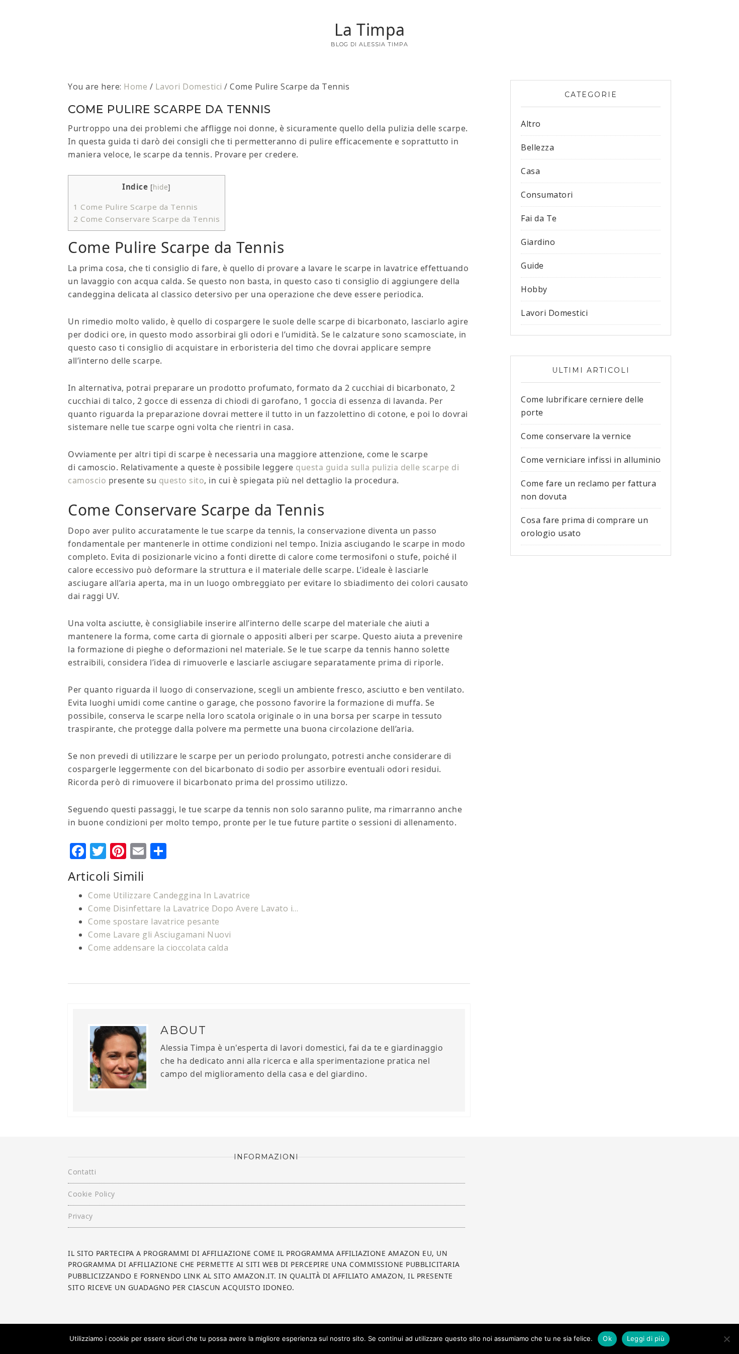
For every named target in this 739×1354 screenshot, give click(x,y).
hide (160, 187)
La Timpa (369, 29)
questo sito (182, 480)
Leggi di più (646, 1338)
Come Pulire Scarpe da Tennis (135, 207)
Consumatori (547, 194)
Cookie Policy (91, 1194)
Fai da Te (539, 218)
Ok (607, 1338)
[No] (726, 1339)
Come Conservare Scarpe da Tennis (146, 219)
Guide (532, 265)
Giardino (538, 241)
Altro (531, 123)
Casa (530, 171)
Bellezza (537, 147)
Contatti (82, 1171)
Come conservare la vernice (576, 436)
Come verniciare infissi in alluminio (591, 459)
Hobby (534, 289)
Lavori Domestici (554, 312)
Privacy (80, 1216)
